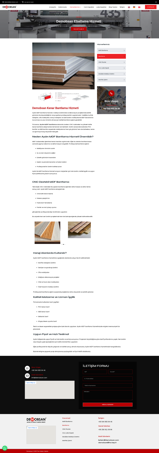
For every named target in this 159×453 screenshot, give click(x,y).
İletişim (122, 7)
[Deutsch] (133, 7)
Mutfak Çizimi (103, 79)
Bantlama (102, 56)
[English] (128, 7)
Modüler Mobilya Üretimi (106, 74)
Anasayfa (52, 7)
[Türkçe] (138, 7)
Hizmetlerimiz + (75, 7)
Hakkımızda (62, 7)
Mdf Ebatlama (103, 50)
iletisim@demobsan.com (11, 2)
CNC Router (102, 62)
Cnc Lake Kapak (104, 68)
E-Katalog (150, 7)
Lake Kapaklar (101, 7)
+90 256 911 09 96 (28, 2)
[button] (34, 233)
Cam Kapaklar (89, 7)
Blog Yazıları (113, 7)
